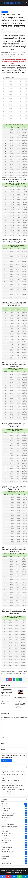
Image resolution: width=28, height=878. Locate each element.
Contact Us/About (18, 872)
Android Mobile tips (6, 840)
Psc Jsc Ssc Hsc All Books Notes (9, 826)
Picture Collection (6, 808)
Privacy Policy (10, 872)
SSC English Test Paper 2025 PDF (10, 787)
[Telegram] (20, 679)
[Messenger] (14, 679)
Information (8, 8)
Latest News (5, 810)
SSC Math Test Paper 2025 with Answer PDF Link (13, 774)
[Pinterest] (10, 679)
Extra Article (5, 842)
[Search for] (26, 3)
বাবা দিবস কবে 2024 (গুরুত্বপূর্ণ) (20, 697)
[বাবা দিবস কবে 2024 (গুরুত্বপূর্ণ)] (21, 692)
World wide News (6, 806)
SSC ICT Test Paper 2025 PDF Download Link (12, 785)
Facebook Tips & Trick (7, 847)
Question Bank (5, 856)
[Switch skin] (23, 3)
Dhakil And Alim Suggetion (8, 851)
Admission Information (7, 833)
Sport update (5, 803)
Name (3, 737)
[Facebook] (7, 679)
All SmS (4, 822)
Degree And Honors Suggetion (9, 812)
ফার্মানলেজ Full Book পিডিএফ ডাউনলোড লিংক (10, 794)
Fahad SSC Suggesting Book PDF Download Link (13, 789)
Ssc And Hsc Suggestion (7, 815)
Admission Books (6, 817)
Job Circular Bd (5, 835)
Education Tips (5, 828)
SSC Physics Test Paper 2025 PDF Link (11, 780)
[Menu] (2, 3)
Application (4, 858)
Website (3, 749)
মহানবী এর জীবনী (5, 831)
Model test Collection (7, 863)
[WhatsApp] (17, 679)
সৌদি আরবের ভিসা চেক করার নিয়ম (6, 701)
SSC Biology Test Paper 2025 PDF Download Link (13, 783)
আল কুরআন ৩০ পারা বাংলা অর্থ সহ (7, 860)
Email (2, 743)
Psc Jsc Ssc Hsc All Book (8, 824)
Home (3, 8)
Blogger (4, 844)
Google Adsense (5, 849)
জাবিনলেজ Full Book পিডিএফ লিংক (8, 791)
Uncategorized (5, 838)
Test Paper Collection (7, 854)
